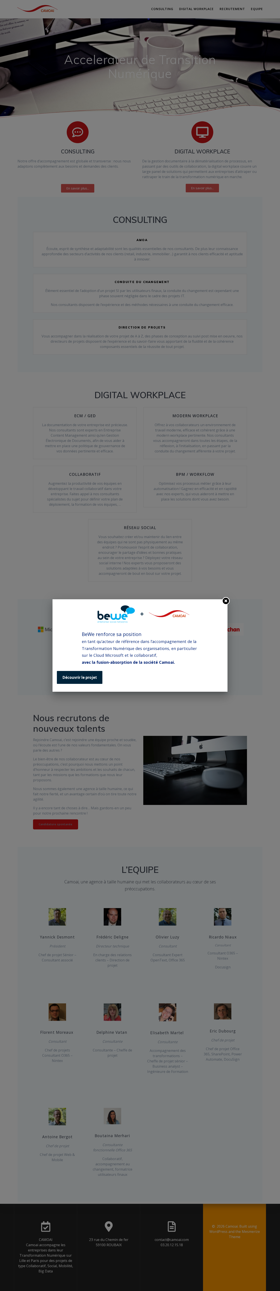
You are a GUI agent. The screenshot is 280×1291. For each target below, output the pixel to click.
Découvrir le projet (79, 677)
